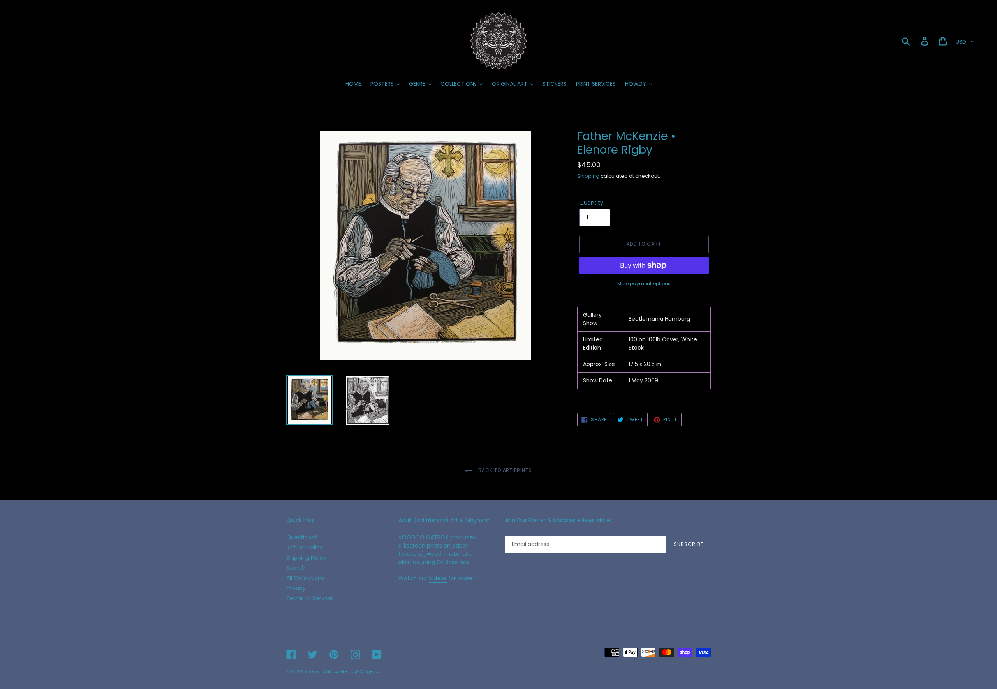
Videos (438, 578)
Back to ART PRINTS (504, 470)
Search (295, 568)
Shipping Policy (306, 558)
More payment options (644, 283)
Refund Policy (304, 547)
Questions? (301, 537)
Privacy (296, 588)
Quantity (591, 203)
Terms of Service (309, 598)
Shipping (588, 176)
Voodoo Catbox (321, 671)
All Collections (305, 578)
